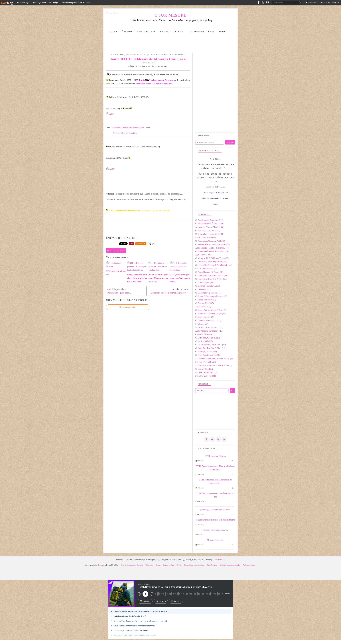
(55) (211, 279)
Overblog (221, 559)
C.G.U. (179, 565)
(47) (208, 293)
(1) (205, 376)
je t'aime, (164, 32)
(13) (210, 345)
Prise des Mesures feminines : (125, 133)
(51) (202, 289)
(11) (206, 351)
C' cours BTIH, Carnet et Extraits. (128, 55)
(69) (203, 255)
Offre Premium (212, 565)
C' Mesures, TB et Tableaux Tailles (167, 55)
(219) (209, 220)
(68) (212, 258)
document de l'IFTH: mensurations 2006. (154, 83)
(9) (207, 355)
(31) (211, 310)
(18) (204, 341)
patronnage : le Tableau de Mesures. (215, 510)
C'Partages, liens (146, 32)
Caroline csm (99, 565)
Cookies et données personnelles (230, 565)
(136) (209, 227)
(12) (210, 348)
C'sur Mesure (170, 15)
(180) (209, 223)
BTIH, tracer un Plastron (215, 456)
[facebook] (258, 2)
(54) (204, 282)
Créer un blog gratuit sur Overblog (132, 565)
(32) (203, 306)
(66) (210, 262)
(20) (203, 334)
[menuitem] (113, 32)
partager (162, 601)
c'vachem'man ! (196, 32)
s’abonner (147, 601)
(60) (213, 265)
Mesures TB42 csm (215, 540)
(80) (210, 241)
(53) (207, 286)
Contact (222, 32)
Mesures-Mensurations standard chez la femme (215, 520)
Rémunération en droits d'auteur (194, 565)
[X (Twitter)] (263, 2)
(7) (214, 358)
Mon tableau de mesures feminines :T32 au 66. (131, 127)
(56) (209, 272)
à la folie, (178, 32)
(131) (207, 230)
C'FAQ (211, 32)
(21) (208, 331)
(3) (213, 365)
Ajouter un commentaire (128, 307)
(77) (212, 244)
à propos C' (127, 32)
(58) (206, 268)
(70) (211, 251)
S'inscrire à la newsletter (116, 251)
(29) (204, 317)
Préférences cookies (249, 565)
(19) (207, 338)
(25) (208, 320)
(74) (212, 248)
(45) (204, 303)
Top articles (149, 565)
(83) (205, 237)
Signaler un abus (168, 565)
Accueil (113, 32)
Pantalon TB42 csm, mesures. (215, 530)
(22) (208, 327)
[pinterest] (267, 2)
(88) (209, 234)
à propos (177, 601)
